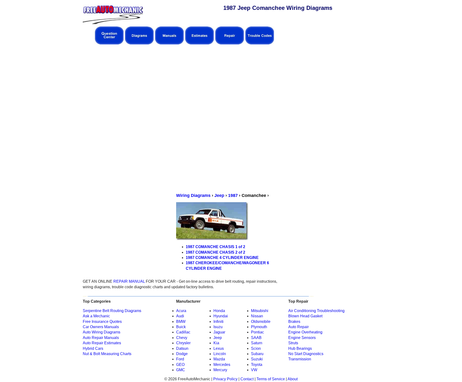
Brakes (294, 321)
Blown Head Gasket (305, 316)
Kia (216, 343)
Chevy (181, 338)
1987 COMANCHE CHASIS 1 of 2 (215, 247)
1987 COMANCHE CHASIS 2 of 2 (215, 252)
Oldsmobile (260, 321)
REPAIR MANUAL (129, 281)
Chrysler (183, 343)
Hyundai (220, 316)
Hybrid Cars (93, 348)
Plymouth (259, 327)
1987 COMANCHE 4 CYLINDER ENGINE (222, 258)
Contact (246, 379)
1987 (233, 195)
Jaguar (219, 332)
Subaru (257, 354)
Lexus (218, 348)
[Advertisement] (184, 82)
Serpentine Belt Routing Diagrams (112, 311)
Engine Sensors (302, 338)
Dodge (182, 354)
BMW (181, 321)
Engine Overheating (305, 332)
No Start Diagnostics (305, 354)
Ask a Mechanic (96, 316)
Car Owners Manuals (101, 327)
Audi (180, 316)
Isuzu (218, 327)
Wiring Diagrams (193, 195)
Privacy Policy (225, 379)
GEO (180, 365)
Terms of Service (270, 379)
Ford (180, 359)
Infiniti (218, 321)
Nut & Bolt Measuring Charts (107, 354)
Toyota (256, 365)
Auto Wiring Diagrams (101, 332)
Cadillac (183, 332)
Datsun (182, 348)
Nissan (257, 316)
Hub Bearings (300, 348)
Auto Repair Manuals (101, 338)
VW (254, 370)
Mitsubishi (259, 311)
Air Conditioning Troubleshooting (316, 311)
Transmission (299, 359)
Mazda (219, 359)
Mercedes (221, 365)
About (293, 379)
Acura (181, 311)
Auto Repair (298, 327)
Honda (219, 311)
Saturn (256, 343)
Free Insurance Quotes (102, 321)
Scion (256, 348)
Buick (181, 327)
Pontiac (257, 332)
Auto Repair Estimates (102, 343)
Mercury (220, 370)
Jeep (219, 195)
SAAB (256, 338)
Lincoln (219, 354)
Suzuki (257, 359)
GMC (180, 370)
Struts (293, 343)
